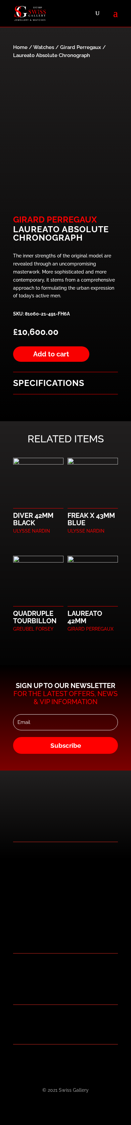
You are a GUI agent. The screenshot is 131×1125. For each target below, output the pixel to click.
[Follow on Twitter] (57, 1060)
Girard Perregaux (80, 47)
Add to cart (51, 354)
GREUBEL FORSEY (33, 629)
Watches (43, 47)
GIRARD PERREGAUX (55, 219)
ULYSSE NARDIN (31, 531)
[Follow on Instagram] (70, 1060)
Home (20, 47)
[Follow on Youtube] (84, 1060)
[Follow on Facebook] (43, 1060)
